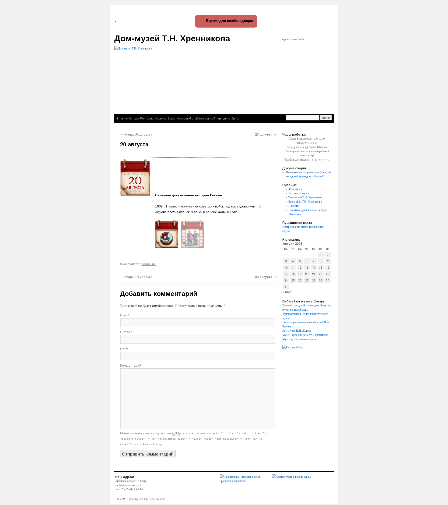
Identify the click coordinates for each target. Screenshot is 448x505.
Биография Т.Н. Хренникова (305, 201)
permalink (148, 263)
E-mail (125, 332)
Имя (123, 315)
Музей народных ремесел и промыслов (305, 335)
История (134, 118)
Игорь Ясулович (136, 134)
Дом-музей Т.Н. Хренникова (172, 38)
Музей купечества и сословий (299, 339)
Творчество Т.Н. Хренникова (305, 197)
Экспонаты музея (298, 193)
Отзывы (183, 118)
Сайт (124, 348)
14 (313, 268)
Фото (192, 118)
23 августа (265, 134)
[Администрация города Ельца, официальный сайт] (291, 476)
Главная (123, 118)
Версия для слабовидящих (229, 21)
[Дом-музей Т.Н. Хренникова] (224, 74)
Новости (172, 118)
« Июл (287, 292)
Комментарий (130, 365)
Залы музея (295, 189)
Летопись (160, 118)
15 (320, 268)
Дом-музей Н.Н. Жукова (296, 330)
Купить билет (230, 118)
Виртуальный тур (208, 118)
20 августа (134, 144)
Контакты (146, 118)
